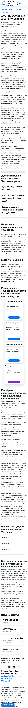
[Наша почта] (9, 667)
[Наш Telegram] (18, 667)
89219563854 (6, 678)
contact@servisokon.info (11, 676)
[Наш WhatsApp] (14, 667)
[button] (14, 188)
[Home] (4, 3)
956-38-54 (5, 681)
